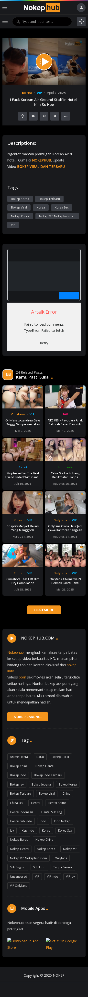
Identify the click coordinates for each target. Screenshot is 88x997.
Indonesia (65, 467)
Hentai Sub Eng (51, 812)
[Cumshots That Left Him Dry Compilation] (22, 555)
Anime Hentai (19, 757)
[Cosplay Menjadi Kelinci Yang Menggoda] (22, 502)
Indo (43, 821)
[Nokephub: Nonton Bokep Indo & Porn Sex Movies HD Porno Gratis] (42, 7)
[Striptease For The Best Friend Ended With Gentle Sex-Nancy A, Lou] (22, 449)
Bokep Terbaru (49, 199)
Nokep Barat (19, 839)
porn (22, 677)
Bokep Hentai (44, 766)
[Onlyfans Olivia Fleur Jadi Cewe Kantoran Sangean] (65, 502)
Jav (12, 830)
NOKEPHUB (41, 160)
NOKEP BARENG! (28, 717)
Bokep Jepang (41, 784)
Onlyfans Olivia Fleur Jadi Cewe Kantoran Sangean (65, 528)
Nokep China (44, 839)
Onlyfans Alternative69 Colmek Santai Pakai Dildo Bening (65, 583)
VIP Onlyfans (18, 886)
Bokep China (19, 766)
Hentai (35, 803)
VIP (39, 93)
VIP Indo (52, 876)
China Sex (16, 803)
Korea (27, 93)
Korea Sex (61, 207)
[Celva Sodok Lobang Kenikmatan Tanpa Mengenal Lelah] (65, 449)
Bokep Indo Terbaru (48, 775)
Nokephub (15, 652)
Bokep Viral (19, 207)
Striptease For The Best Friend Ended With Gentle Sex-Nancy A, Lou (22, 477)
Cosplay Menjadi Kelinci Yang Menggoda (23, 528)
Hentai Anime (57, 803)
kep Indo (28, 830)
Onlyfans (18, 414)
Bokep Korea (20, 199)
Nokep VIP (70, 849)
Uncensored (18, 876)
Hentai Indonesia (21, 812)
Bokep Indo (18, 775)
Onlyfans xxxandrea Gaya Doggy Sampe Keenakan (23, 422)
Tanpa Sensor (62, 867)
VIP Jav (70, 876)
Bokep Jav (17, 784)
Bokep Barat (60, 757)
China (18, 573)
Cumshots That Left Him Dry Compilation (22, 581)
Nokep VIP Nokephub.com (57, 216)
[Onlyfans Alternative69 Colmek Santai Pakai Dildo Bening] (65, 555)
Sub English (17, 867)
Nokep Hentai (19, 849)
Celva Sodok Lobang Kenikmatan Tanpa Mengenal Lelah (65, 477)
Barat (23, 467)
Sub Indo (39, 867)
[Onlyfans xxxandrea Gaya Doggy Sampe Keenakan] (22, 396)
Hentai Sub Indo (21, 821)
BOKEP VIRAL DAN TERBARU (41, 166)
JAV (65, 414)
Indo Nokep (62, 821)
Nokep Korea (20, 216)
